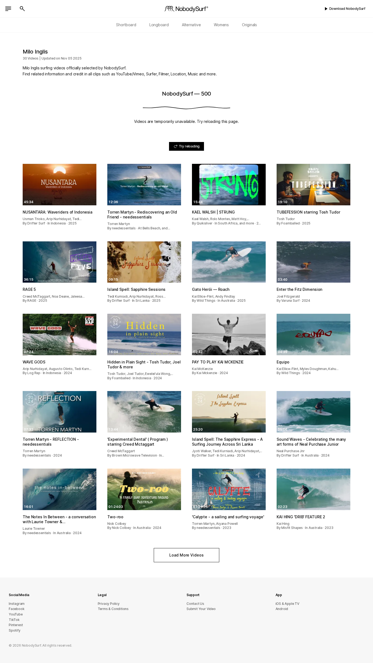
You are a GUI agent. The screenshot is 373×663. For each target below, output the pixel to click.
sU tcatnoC (195, 604)
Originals (249, 24)
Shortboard (126, 24)
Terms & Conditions (113, 609)
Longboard (159, 24)
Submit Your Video (201, 609)
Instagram (17, 604)
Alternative (191, 24)
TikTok (14, 620)
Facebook (16, 609)
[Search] (22, 9)
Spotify (14, 630)
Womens (221, 24)
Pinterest (16, 625)
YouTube (16, 614)
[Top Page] (186, 9)
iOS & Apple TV (287, 604)
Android (282, 609)
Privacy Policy (109, 604)
